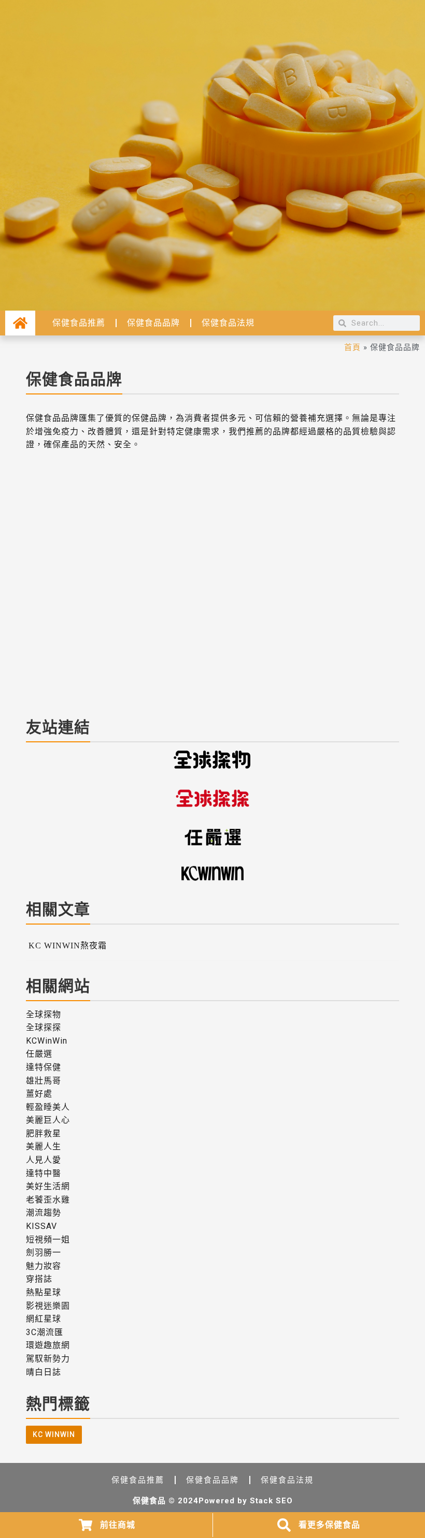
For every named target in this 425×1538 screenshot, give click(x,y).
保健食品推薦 (78, 323)
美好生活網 (48, 1186)
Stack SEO (271, 1500)
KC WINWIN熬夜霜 (82, 655)
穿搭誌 (39, 1279)
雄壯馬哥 (43, 1081)
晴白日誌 (43, 1372)
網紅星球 (43, 1319)
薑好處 (39, 1093)
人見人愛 (43, 1160)
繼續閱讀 (49, 698)
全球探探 (43, 1027)
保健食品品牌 (153, 323)
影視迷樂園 (48, 1306)
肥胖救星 (43, 1133)
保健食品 (149, 1500)
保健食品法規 (228, 323)
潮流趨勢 (43, 1213)
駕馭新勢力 (48, 1359)
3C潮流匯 (44, 1332)
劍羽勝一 (43, 1252)
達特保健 (43, 1067)
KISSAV (41, 1226)
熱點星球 (43, 1292)
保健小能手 (50, 668)
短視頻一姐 (48, 1239)
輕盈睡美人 (48, 1107)
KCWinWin (46, 1041)
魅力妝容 (43, 1266)
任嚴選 (39, 1054)
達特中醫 (43, 1173)
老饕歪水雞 (48, 1200)
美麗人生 (43, 1146)
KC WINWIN (54, 1434)
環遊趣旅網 (48, 1345)
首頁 (352, 347)
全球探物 (43, 1014)
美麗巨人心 (48, 1120)
